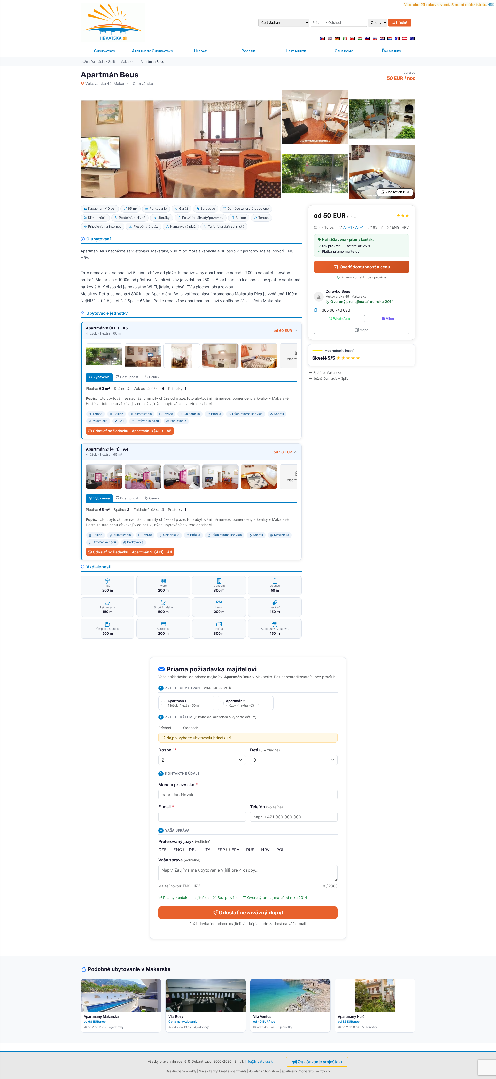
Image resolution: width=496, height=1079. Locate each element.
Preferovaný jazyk (185, 841)
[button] (361, 355)
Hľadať (401, 22)
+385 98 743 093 (335, 310)
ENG (178, 849)
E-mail (166, 806)
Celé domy (344, 51)
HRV (266, 849)
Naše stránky (208, 1071)
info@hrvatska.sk (259, 1061)
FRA (236, 849)
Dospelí (167, 749)
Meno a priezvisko (178, 784)
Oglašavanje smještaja (320, 1061)
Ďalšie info (391, 51)
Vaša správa (179, 860)
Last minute (296, 51)
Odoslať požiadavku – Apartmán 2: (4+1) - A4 (132, 552)
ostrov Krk (323, 1071)
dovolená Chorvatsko (264, 1071)
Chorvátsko (104, 51)
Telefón (266, 806)
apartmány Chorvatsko (298, 1071)
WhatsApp (341, 319)
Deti (265, 749)
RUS (251, 849)
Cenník (154, 377)
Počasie (248, 51)
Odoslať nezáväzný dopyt (251, 913)
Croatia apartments (232, 1071)
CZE (163, 849)
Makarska (127, 62)
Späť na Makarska (327, 373)
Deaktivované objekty (181, 1071)
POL (281, 849)
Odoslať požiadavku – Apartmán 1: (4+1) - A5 (132, 431)
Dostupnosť (129, 377)
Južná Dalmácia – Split (98, 62)
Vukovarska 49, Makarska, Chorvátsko (119, 83)
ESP (221, 849)
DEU (194, 849)
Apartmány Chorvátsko (152, 51)
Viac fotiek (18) (397, 192)
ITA (208, 849)
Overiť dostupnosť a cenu (365, 266)
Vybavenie (101, 377)
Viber (390, 319)
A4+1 (347, 227)
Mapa (364, 330)
